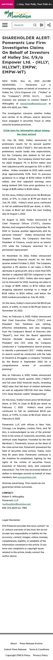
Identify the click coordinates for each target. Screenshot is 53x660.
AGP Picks (7, 4)
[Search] (35, 25)
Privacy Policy (40, 655)
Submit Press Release (15, 649)
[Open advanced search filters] (41, 25)
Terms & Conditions (39, 649)
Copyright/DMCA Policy (17, 655)
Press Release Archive (31, 643)
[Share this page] (49, 25)
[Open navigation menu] (5, 25)
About (13, 643)
